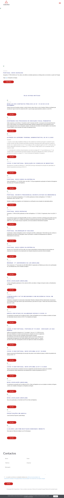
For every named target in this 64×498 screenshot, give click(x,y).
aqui (6, 77)
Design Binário (17, 489)
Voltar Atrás (8, 81)
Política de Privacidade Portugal (38, 489)
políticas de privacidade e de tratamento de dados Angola (32, 478)
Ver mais (12, 114)
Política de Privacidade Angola (51, 489)
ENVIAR (8, 483)
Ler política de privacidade (28, 496)
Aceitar (55, 496)
